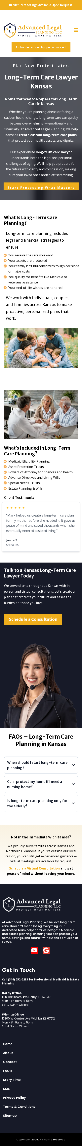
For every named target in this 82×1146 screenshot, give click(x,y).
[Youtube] (35, 950)
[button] (76, 30)
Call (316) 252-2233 (15, 979)
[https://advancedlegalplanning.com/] (33, 30)
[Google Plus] (47, 950)
